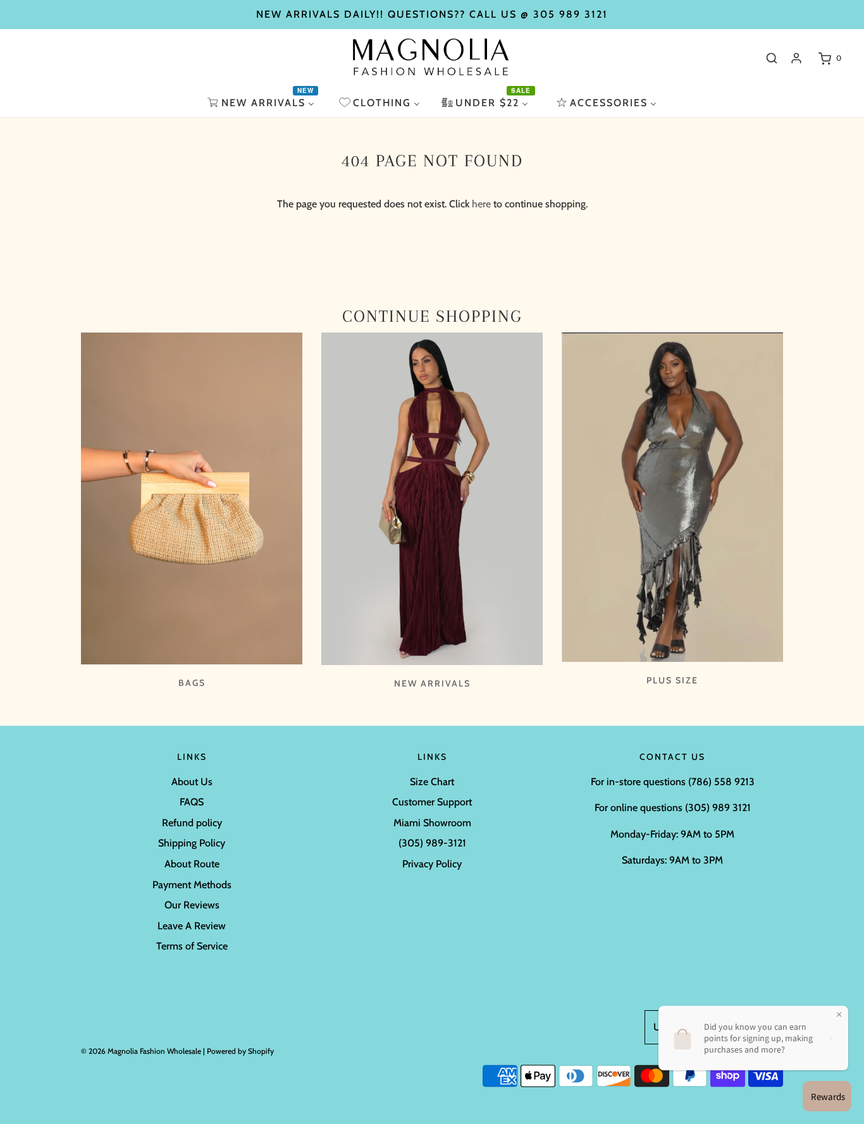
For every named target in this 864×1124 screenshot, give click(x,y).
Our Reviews (191, 905)
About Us (192, 782)
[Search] (771, 58)
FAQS (192, 802)
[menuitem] (262, 103)
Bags (192, 682)
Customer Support (432, 802)
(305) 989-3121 (432, 843)
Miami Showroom (432, 823)
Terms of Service (192, 946)
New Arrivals (432, 683)
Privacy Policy (432, 864)
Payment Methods (191, 885)
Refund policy (192, 823)
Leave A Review (191, 926)
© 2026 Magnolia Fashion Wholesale (141, 1051)
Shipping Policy (191, 843)
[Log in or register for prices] (796, 58)
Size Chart (432, 782)
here (481, 204)
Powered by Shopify (240, 1051)
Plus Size (672, 680)
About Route (191, 864)
